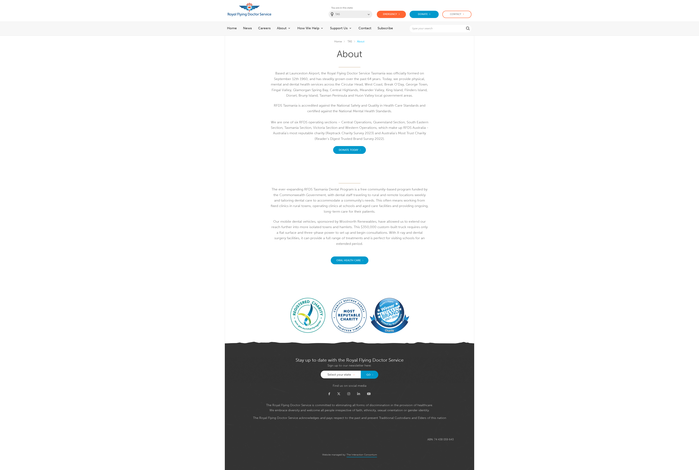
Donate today (348, 150)
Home (338, 41)
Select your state (339, 374)
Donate (423, 14)
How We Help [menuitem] (308, 28)
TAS (349, 41)
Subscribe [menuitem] (385, 28)
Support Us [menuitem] (339, 28)
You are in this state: (342, 7)
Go (368, 374)
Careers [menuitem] (264, 28)
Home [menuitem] (232, 28)
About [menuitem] (282, 28)
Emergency (390, 14)
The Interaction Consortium (362, 454)
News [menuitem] (247, 28)
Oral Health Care (348, 260)
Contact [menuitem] (364, 28)
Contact (455, 14)
